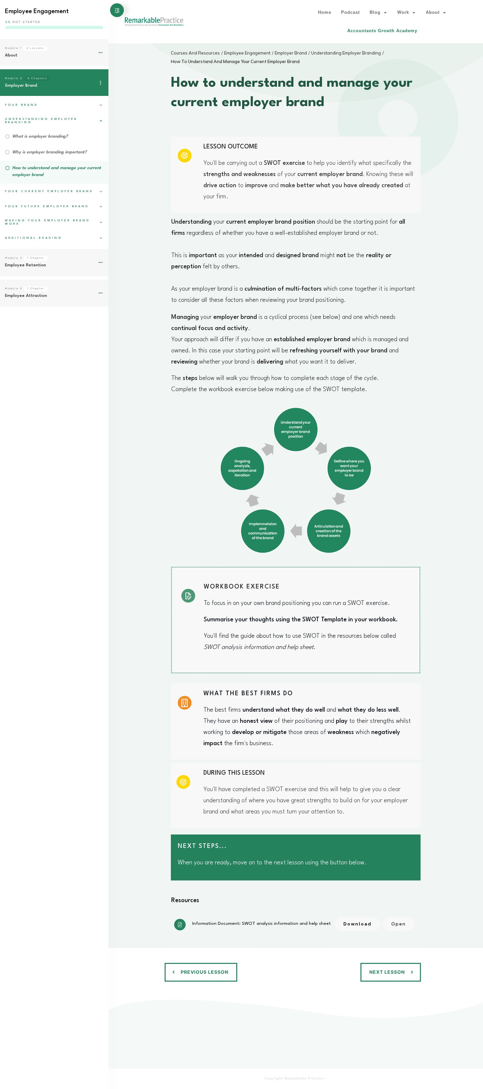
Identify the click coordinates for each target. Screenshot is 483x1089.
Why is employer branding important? (49, 152)
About (11, 55)
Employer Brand (21, 85)
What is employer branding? (40, 136)
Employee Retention (25, 265)
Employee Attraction (26, 296)
